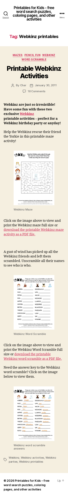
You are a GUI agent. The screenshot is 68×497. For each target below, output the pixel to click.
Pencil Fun (32, 55)
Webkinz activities (32, 457)
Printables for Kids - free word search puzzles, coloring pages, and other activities (34, 13)
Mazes (18, 55)
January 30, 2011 (46, 85)
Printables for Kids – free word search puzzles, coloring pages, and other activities (27, 485)
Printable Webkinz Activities (34, 72)
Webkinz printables (31, 461)
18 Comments (36, 91)
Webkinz (48, 55)
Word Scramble (34, 59)
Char (23, 85)
